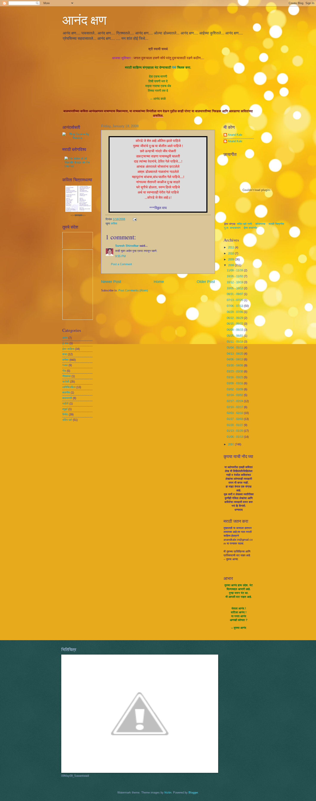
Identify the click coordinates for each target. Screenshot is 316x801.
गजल (65, 365)
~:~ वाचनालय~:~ (78, 215)
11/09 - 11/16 (235, 270)
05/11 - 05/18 (235, 341)
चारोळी (65, 381)
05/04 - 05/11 (235, 347)
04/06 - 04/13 (235, 359)
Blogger (193, 792)
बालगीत (66, 392)
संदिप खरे (67, 419)
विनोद (65, 414)
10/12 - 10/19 (235, 282)
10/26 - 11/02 (235, 276)
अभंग (64, 338)
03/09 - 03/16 (235, 383)
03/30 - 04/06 (235, 365)
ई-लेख (65, 343)
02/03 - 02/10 (235, 413)
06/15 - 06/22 (235, 323)
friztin (167, 792)
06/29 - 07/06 (235, 312)
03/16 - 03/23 (235, 377)
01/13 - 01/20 (235, 430)
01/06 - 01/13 (235, 436)
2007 (231, 444)
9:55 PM (120, 256)
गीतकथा (66, 376)
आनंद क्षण (84, 19)
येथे (174, 67)
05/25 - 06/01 (235, 335)
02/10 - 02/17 (235, 407)
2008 (231, 265)
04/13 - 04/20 (235, 353)
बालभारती (67, 398)
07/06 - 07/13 (235, 305)
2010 (231, 253)
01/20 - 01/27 (235, 425)
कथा (64, 354)
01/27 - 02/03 (235, 419)
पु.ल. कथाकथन (232, 227)
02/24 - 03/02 (235, 395)
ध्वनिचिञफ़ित (68, 387)
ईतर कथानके (250, 227)
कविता (114, 223)
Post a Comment (121, 264)
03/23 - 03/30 (235, 371)
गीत (64, 370)
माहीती (65, 403)
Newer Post (111, 282)
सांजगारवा (260, 224)
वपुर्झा (64, 409)
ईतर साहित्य (68, 349)
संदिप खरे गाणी (245, 224)
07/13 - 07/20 (235, 300)
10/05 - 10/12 (235, 288)
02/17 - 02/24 (235, 401)
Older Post (206, 282)
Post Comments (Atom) (133, 290)
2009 (231, 259)
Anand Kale (235, 134)
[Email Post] (135, 219)
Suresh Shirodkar (127, 245)
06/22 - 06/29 (235, 318)
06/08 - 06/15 (235, 329)
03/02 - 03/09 (235, 389)
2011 (231, 247)
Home (159, 282)
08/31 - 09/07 (235, 294)
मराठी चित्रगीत (276, 224)
